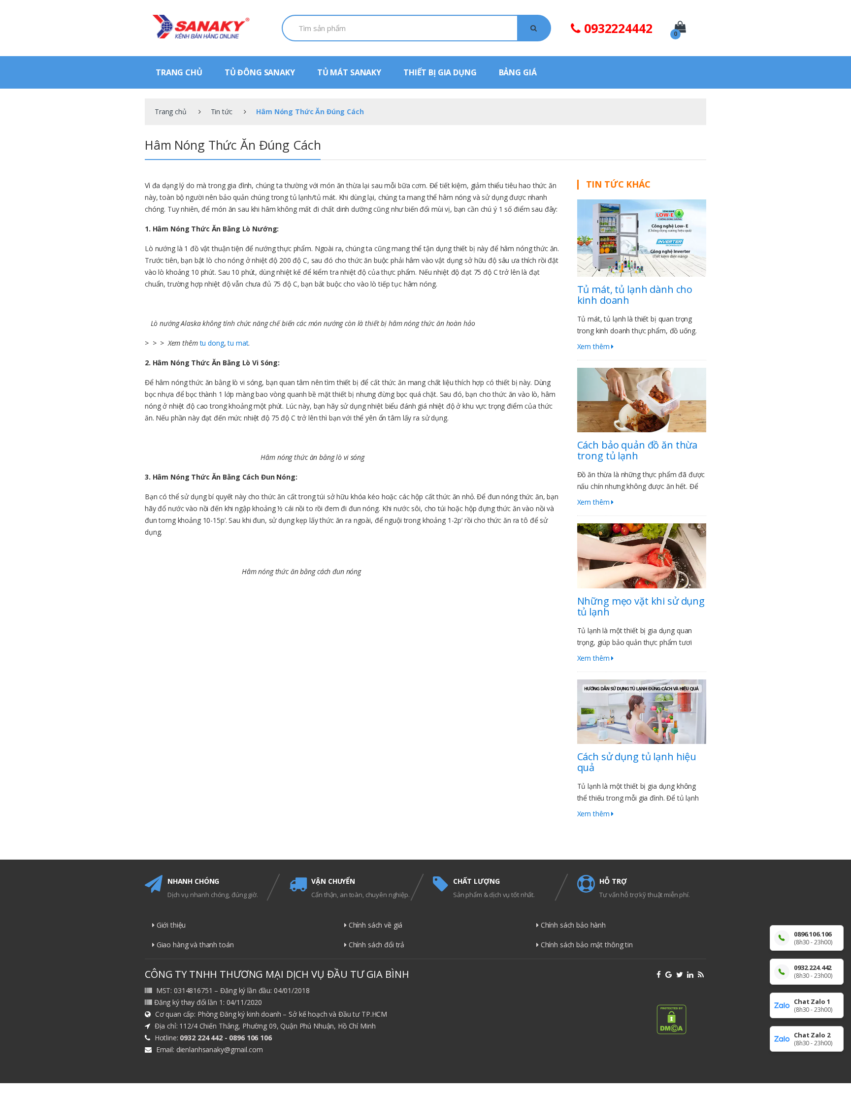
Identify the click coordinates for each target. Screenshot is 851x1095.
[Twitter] (681, 974)
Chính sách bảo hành (572, 925)
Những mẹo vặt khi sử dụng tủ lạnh (641, 606)
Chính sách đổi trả (375, 944)
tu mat (238, 343)
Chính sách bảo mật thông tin (586, 944)
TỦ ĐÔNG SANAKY (260, 72)
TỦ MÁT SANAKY (349, 72)
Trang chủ (171, 111)
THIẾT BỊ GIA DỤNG (440, 72)
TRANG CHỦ (179, 72)
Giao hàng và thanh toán (194, 944)
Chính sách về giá (374, 925)
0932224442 (616, 28)
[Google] (669, 974)
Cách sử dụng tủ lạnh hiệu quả (637, 762)
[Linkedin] (691, 974)
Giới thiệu (170, 925)
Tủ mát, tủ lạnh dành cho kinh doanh (635, 295)
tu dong (212, 343)
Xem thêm (594, 346)
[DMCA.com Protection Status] (681, 1019)
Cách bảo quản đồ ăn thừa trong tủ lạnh (637, 450)
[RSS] (702, 974)
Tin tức (221, 111)
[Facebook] (659, 974)
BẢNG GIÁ (518, 72)
